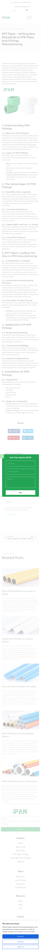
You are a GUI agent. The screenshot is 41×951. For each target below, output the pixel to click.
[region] (20, 935)
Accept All (20, 936)
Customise (20, 941)
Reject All (20, 947)
